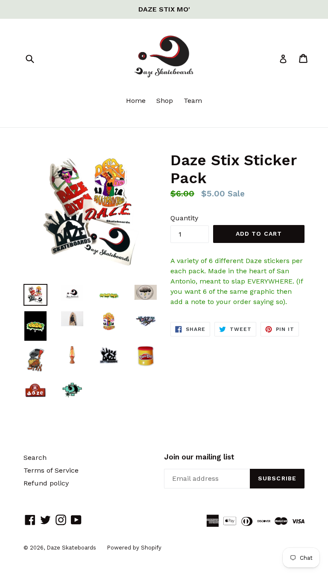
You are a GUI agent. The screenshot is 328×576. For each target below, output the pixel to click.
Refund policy (46, 483)
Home (136, 100)
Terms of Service (51, 470)
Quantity (184, 218)
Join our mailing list (199, 457)
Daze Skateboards (71, 547)
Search (35, 457)
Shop (164, 100)
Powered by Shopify (134, 547)
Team (193, 100)
